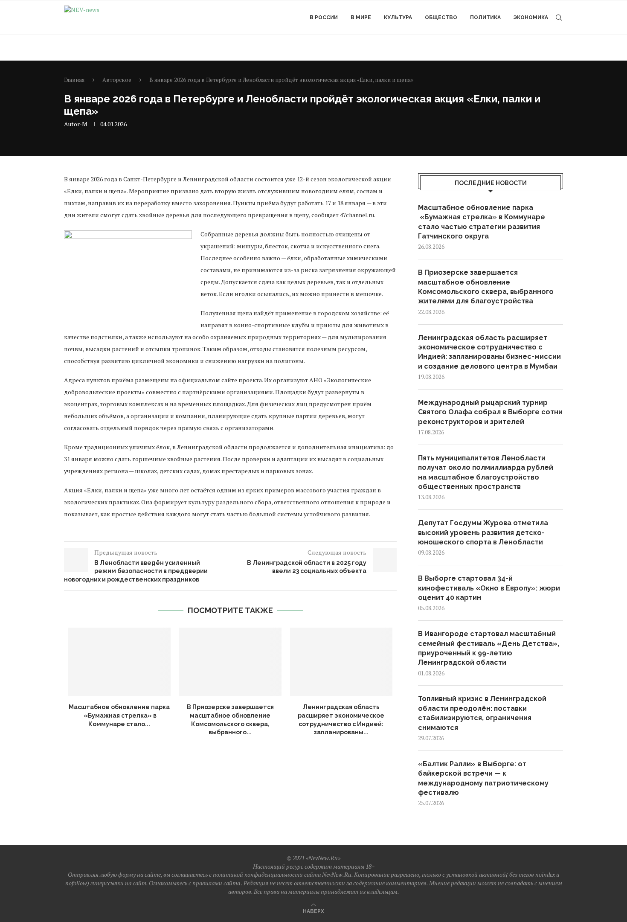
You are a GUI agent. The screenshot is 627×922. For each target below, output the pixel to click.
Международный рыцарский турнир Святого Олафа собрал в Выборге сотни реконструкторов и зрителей (490, 412)
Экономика (531, 17)
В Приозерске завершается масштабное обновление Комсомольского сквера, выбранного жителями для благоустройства (486, 286)
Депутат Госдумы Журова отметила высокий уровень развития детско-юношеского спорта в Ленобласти (483, 532)
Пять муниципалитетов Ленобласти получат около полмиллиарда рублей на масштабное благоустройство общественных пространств (485, 472)
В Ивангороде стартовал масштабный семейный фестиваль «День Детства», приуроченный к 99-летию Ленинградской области (488, 648)
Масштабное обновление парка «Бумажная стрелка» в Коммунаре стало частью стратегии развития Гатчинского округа (481, 222)
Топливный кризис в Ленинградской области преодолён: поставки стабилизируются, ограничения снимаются (482, 713)
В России (324, 17)
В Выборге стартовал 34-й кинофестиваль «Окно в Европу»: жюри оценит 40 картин (489, 588)
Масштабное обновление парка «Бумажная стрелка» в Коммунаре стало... (119, 715)
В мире (361, 17)
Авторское (116, 80)
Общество (441, 17)
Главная (74, 80)
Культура (398, 17)
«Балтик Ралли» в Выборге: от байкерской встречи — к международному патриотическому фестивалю (483, 778)
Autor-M (75, 124)
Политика (485, 17)
